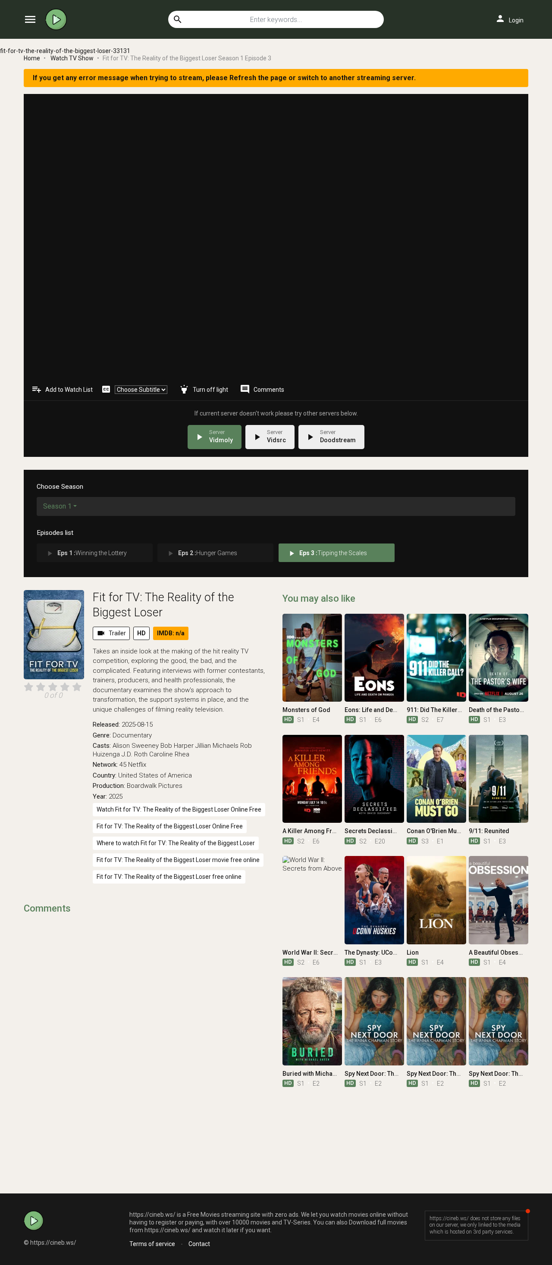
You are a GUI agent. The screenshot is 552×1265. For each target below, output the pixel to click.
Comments (262, 389)
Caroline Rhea (169, 754)
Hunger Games (201, 553)
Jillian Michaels (216, 746)
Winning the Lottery (86, 553)
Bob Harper (177, 746)
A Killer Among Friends (315, 831)
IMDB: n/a (171, 633)
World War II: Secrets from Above (329, 952)
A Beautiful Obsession (500, 952)
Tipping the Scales (327, 553)
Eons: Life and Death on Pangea (389, 709)
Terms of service (152, 1243)
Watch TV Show (72, 58)
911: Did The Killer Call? (440, 709)
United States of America (155, 775)
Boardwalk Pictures (154, 786)
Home (32, 58)
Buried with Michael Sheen (319, 1073)
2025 (115, 796)
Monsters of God (306, 709)
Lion (413, 952)
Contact (199, 1243)
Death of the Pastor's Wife (504, 709)
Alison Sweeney (136, 746)
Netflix (137, 764)
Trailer (111, 633)
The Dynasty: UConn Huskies (384, 952)
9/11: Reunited (489, 831)
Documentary (132, 735)
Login (509, 18)
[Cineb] (58, 19)
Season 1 (57, 506)
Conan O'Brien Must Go (439, 831)
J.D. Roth (134, 754)
